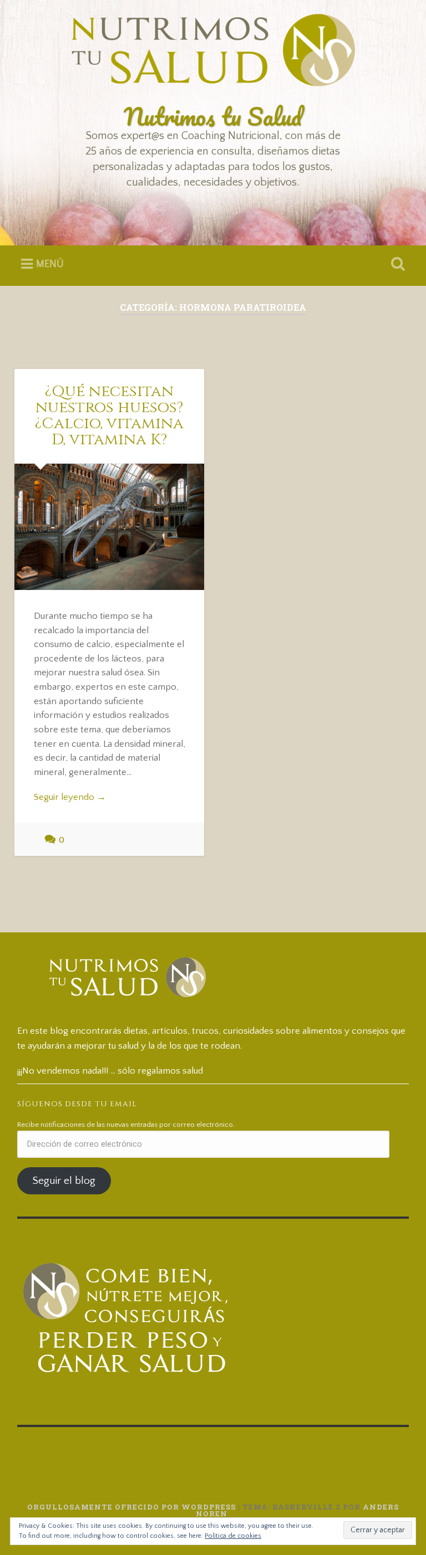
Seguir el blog (63, 1181)
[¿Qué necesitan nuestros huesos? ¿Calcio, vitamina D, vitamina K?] (109, 526)
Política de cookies (233, 1535)
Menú (50, 263)
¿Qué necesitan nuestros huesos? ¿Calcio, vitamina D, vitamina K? (109, 415)
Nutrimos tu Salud (213, 116)
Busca (396, 264)
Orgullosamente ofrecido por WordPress (131, 1506)
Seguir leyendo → (70, 797)
